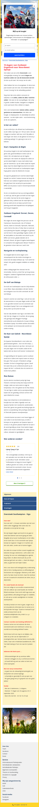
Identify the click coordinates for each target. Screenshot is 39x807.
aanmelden (19, 55)
